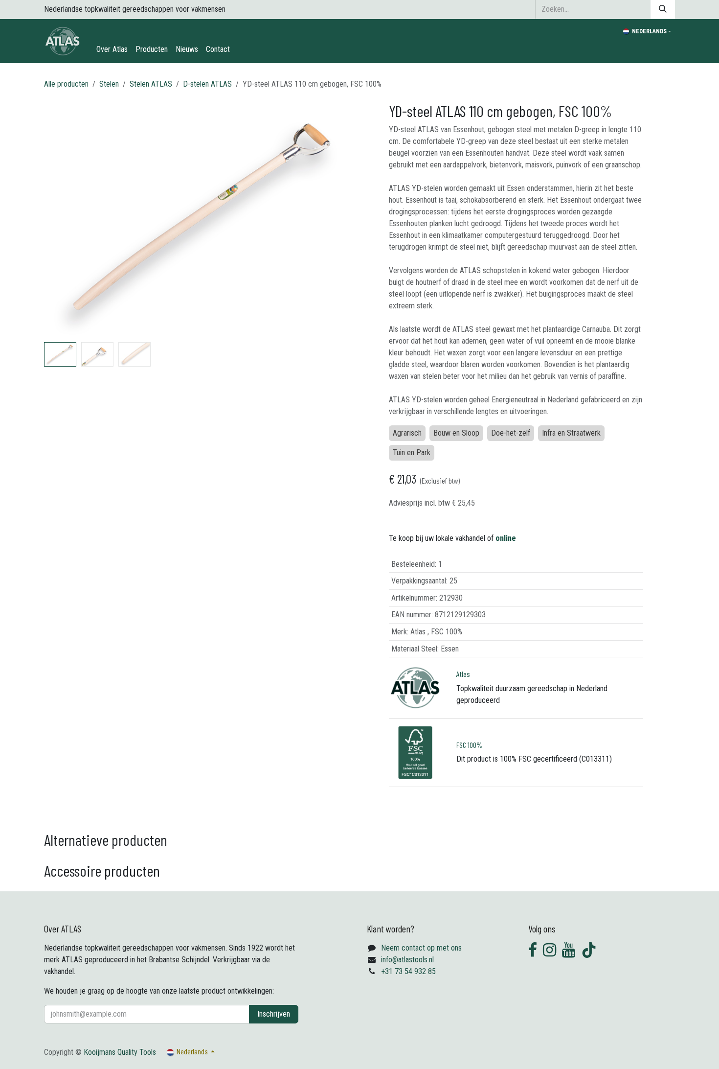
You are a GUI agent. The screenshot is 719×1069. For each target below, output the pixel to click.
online (505, 538)
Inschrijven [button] (273, 1014)
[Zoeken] (663, 9)
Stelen (109, 84)
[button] (60, 220)
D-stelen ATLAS (207, 84)
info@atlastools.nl (407, 959)
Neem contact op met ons (421, 948)
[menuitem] (112, 49)
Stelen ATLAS (151, 84)
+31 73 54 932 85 (408, 971)
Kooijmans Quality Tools (120, 1052)
